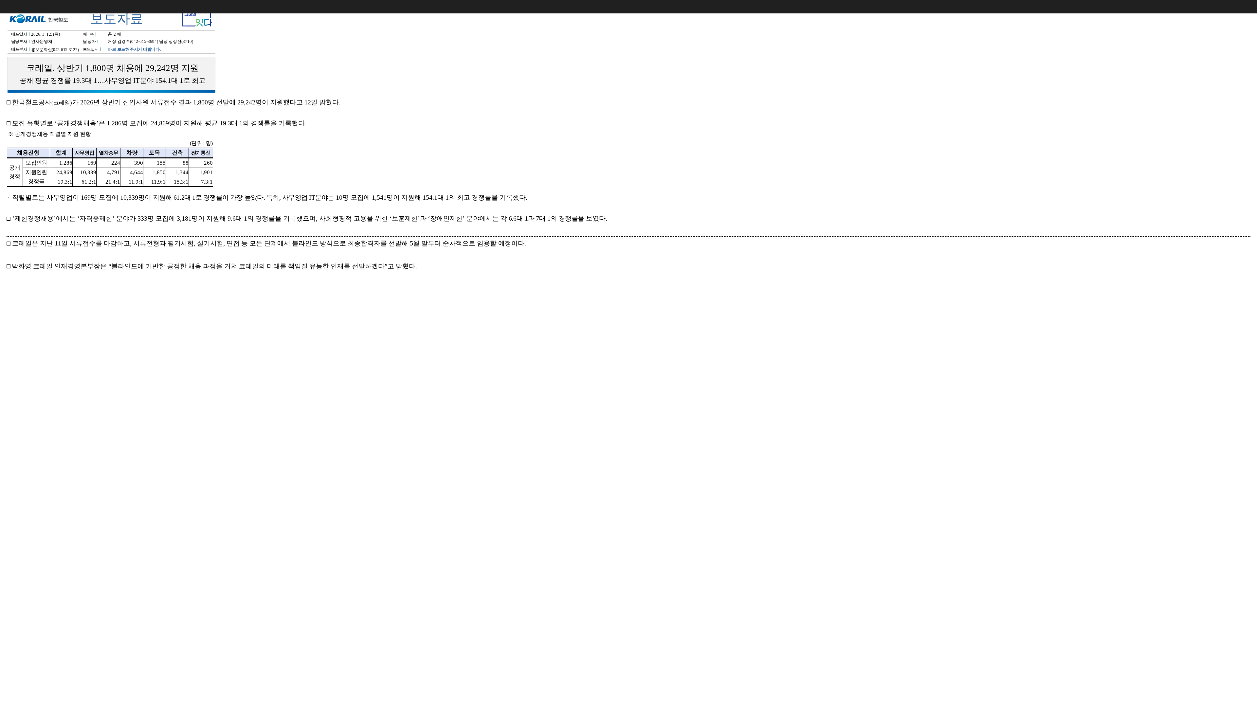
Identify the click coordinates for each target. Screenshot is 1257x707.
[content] (628, 353)
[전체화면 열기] (1237, 6)
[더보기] (1250, 6)
